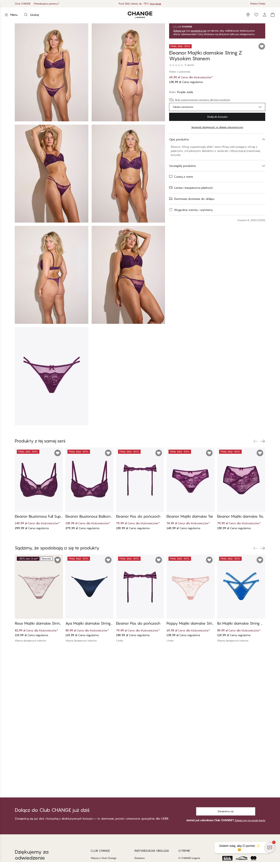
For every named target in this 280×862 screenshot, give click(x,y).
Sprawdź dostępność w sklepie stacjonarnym (217, 127)
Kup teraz (155, 3)
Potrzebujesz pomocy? (46, 3)
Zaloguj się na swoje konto (249, 820)
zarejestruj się (199, 30)
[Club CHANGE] (264, 15)
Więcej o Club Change (103, 858)
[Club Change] (256, 15)
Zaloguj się (179, 30)
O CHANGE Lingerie (189, 858)
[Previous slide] (255, 441)
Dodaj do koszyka (217, 116)
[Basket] (273, 15)
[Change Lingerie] (140, 14)
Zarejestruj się (225, 811)
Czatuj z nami (183, 176)
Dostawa (139, 858)
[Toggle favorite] (261, 46)
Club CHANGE (23, 3)
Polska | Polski (257, 3)
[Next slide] (262, 441)
